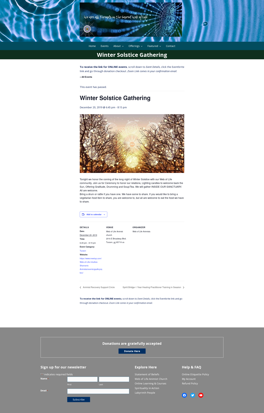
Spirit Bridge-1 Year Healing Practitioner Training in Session (152, 287)
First (69, 384)
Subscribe (79, 399)
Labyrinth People (145, 392)
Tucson (83, 250)
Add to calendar (93, 214)
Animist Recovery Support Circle (98, 287)
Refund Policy (190, 383)
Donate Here (132, 351)
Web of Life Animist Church (151, 379)
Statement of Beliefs (147, 374)
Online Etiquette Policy (195, 374)
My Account (189, 379)
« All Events (86, 76)
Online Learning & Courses (150, 383)
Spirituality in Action (147, 388)
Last (101, 384)
